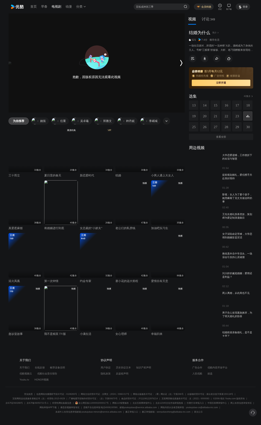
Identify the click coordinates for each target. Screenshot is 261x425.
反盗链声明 (122, 373)
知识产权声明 (143, 367)
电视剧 (56, 6)
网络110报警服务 (120, 403)
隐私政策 (106, 373)
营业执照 (28, 394)
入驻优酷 (197, 373)
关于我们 (24, 367)
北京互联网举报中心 (142, 403)
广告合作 (197, 367)
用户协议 (106, 367)
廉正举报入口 (131, 412)
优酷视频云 (26, 373)
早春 (44, 6)
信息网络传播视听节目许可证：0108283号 (56, 394)
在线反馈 (40, 367)
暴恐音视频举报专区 (70, 407)
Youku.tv (24, 379)
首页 (33, 6)
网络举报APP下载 (48, 407)
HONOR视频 (41, 379)
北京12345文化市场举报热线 (169, 403)
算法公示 (198, 412)
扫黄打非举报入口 (195, 403)
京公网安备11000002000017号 (93, 403)
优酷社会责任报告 (47, 373)
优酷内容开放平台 (217, 367)
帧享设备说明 (57, 367)
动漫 (69, 6)
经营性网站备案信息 (61, 403)
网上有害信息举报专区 (241, 403)
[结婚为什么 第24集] (247, 116)
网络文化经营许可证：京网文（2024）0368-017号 (105, 394)
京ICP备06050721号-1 (37, 403)
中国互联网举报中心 (217, 403)
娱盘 (210, 373)
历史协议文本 (123, 367)
